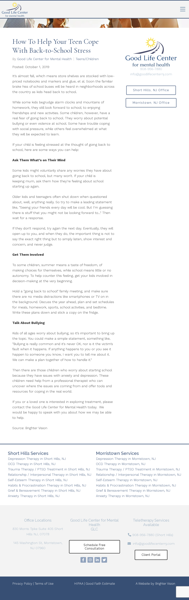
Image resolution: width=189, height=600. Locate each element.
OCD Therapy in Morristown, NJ (120, 464)
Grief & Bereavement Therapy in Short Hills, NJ (44, 490)
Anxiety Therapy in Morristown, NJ (123, 496)
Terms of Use (44, 583)
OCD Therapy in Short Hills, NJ (32, 464)
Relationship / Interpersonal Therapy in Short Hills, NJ (49, 474)
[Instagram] (90, 560)
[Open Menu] (182, 9)
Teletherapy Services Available (151, 522)
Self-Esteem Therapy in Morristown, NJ (126, 480)
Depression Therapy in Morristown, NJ (126, 459)
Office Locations (37, 520)
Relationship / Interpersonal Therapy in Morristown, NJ (138, 474)
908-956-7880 (151, 69)
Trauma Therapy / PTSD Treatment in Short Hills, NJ (49, 469)
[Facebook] (83, 560)
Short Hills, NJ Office (151, 90)
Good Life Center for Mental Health (44, 59)
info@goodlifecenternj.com (151, 74)
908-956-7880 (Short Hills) (152, 535)
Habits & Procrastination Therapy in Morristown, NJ (136, 485)
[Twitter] (104, 560)
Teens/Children (87, 59)
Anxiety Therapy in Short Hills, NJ (34, 496)
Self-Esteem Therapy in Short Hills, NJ (38, 480)
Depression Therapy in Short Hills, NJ (37, 459)
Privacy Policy (22, 583)
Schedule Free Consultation (94, 546)
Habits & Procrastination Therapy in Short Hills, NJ (47, 485)
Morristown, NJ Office (151, 102)
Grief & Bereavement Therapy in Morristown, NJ (133, 490)
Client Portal (151, 555)
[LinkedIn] (97, 560)
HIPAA (78, 583)
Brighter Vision (165, 583)
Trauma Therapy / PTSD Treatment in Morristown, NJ (138, 469)
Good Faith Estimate (100, 583)
